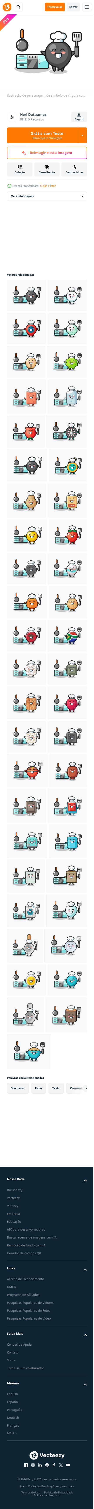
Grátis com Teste (47, 135)
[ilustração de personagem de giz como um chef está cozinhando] (26, 529)
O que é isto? (48, 186)
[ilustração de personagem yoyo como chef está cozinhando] (26, 632)
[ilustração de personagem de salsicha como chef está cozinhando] (25, 1142)
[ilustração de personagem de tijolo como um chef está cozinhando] (26, 494)
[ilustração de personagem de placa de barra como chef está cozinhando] (65, 737)
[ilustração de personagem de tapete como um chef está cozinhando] (65, 1143)
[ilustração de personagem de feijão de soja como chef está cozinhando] (26, 425)
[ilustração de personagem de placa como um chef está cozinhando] (28, 1390)
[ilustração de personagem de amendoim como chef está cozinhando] (65, 633)
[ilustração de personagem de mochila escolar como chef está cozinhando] (26, 938)
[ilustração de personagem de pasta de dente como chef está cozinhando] (26, 1179)
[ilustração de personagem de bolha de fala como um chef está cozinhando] (26, 326)
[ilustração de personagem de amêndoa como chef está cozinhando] (26, 839)
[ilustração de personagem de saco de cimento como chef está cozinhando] (26, 669)
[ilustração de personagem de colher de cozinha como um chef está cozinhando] (67, 1354)
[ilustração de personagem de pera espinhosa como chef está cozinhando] (26, 1007)
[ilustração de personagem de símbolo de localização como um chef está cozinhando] (26, 359)
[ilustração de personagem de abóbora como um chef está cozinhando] (27, 805)
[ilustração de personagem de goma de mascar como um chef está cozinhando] (26, 392)
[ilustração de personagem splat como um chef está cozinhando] (26, 459)
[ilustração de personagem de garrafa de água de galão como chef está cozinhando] (26, 1249)
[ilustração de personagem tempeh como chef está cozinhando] (26, 1041)
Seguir (79, 119)
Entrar (73, 7)
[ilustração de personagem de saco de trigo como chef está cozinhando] (27, 1284)
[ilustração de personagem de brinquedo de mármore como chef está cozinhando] (26, 771)
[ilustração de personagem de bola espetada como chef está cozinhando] (26, 1457)
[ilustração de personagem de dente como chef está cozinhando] (27, 1353)
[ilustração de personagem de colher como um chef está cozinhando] (66, 1459)
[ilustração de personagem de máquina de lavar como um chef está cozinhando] (25, 1319)
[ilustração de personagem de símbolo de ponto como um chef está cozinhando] (27, 598)
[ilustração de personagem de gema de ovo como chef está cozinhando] (27, 704)
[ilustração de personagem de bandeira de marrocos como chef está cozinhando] (65, 838)
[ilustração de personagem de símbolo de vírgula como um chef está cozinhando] (26, 293)
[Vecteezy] (7, 7)
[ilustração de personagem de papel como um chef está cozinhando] (65, 1249)
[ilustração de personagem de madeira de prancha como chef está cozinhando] (26, 972)
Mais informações (22, 193)
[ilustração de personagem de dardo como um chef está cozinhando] (27, 564)
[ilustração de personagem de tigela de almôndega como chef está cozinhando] (27, 1108)
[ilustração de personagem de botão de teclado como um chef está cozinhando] (26, 1074)
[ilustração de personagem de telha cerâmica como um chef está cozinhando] (26, 905)
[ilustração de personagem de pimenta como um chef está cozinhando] (26, 738)
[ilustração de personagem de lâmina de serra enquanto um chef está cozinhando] (26, 1424)
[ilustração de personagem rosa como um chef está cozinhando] (66, 528)
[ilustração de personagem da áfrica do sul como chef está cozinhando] (26, 872)
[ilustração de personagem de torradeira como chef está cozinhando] (27, 1214)
